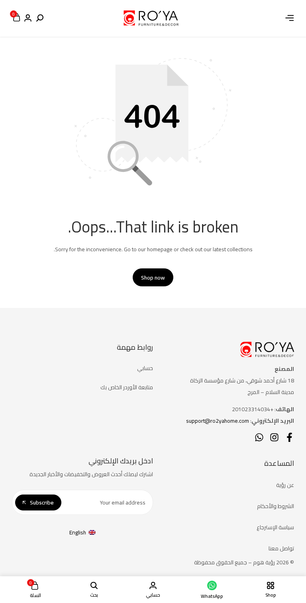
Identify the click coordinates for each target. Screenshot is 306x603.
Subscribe (42, 502)
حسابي (145, 368)
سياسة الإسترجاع (275, 527)
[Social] (289, 437)
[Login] (28, 18)
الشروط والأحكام (275, 506)
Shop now (153, 277)
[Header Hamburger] (289, 18)
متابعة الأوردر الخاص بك (126, 387)
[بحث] (40, 18)
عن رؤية (285, 485)
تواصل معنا (281, 548)
